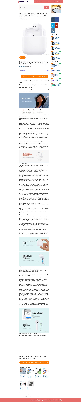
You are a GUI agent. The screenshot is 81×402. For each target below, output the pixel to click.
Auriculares (29, 10)
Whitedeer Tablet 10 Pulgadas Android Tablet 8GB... (57, 65)
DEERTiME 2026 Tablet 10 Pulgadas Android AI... (57, 75)
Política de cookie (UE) (49, 400)
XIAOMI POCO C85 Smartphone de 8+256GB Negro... (57, 58)
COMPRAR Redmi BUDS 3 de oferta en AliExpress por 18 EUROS (34, 362)
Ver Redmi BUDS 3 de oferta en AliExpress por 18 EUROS (34, 76)
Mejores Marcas (46, 1)
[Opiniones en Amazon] (57, 44)
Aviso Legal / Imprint (42, 400)
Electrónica (24, 10)
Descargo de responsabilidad (35, 400)
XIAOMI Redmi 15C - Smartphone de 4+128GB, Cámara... (57, 48)
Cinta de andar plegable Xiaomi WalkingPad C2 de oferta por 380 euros (32, 396)
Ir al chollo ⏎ (22, 57)
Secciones (51, 1)
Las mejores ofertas (39, 1)
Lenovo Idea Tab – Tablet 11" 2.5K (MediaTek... (57, 70)
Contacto (55, 1)
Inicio (35, 1)
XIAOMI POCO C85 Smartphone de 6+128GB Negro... (57, 43)
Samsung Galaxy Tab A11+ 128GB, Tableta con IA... (57, 85)
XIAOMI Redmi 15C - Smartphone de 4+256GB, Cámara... (57, 53)
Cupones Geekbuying (60, 1)
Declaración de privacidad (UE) (57, 400)
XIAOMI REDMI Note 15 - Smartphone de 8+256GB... (57, 38)
